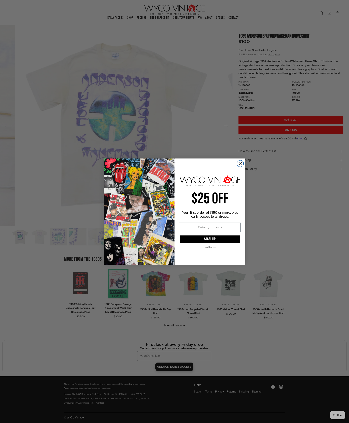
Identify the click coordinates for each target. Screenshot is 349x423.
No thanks (210, 247)
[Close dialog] (240, 163)
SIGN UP (210, 239)
